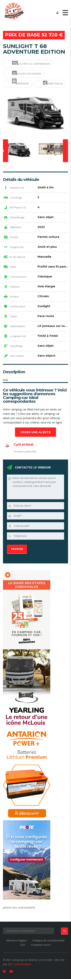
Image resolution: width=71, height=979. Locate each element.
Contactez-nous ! (41, 945)
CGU (22, 945)
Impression (22, 83)
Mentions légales (17, 940)
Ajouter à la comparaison (33, 64)
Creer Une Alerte (35, 432)
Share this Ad (54, 83)
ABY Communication (19, 964)
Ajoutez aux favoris (28, 73)
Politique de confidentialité (48, 940)
